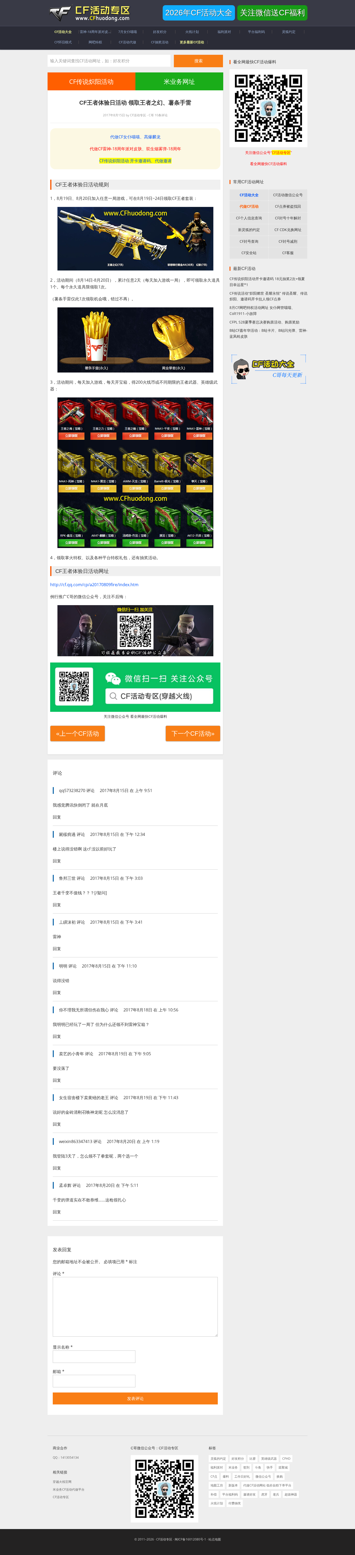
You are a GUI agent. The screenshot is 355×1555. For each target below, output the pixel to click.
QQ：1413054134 (66, 1457)
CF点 (214, 1476)
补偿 (214, 1494)
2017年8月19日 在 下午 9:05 (124, 1054)
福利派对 (217, 1467)
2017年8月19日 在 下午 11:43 (150, 1097)
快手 (270, 1467)
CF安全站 (249, 252)
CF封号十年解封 (288, 217)
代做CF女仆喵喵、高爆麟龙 (135, 137)
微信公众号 (263, 1476)
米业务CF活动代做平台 (68, 1489)
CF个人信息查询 (249, 217)
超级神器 (291, 1494)
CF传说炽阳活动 (91, 81)
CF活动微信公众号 (288, 194)
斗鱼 (258, 1467)
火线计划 (217, 1503)
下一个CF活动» (193, 733)
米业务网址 (179, 81)
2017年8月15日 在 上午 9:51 (126, 790)
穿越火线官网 (62, 1481)
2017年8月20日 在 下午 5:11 (112, 1185)
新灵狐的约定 (249, 229)
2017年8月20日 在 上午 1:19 (133, 1141)
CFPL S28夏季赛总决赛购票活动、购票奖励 (264, 322)
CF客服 (288, 252)
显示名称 (63, 1347)
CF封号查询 (249, 241)
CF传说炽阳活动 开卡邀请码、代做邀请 (135, 161)
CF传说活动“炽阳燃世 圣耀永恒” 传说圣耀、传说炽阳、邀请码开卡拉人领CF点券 (268, 296)
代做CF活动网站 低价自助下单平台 (267, 1485)
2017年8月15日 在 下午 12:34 (117, 834)
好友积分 (238, 1458)
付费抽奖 (234, 1503)
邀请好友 (249, 1494)
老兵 (276, 1494)
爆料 (226, 1476)
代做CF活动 (249, 206)
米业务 (233, 1467)
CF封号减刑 (288, 241)
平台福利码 (230, 1494)
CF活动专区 (89, 13)
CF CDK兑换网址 (287, 229)
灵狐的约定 (218, 1458)
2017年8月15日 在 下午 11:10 (109, 966)
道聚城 (283, 1467)
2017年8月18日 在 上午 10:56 (150, 1010)
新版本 (233, 1485)
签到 (246, 1467)
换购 (280, 1476)
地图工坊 (217, 1485)
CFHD (286, 1458)
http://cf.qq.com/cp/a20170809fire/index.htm (94, 584)
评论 (58, 1273)
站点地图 (214, 1539)
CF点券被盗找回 (288, 206)
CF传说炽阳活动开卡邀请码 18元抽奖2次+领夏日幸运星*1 (267, 281)
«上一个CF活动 (77, 733)
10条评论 (161, 115)
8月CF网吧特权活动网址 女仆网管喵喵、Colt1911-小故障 (262, 310)
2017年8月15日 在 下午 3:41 (116, 922)
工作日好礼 (242, 1476)
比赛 (252, 1458)
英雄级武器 (269, 1458)
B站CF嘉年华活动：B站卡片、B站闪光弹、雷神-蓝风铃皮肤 (268, 333)
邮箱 (58, 1371)
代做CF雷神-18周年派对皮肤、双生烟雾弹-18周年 (135, 149)
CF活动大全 (249, 194)
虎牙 (264, 1494)
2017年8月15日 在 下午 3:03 (116, 878)
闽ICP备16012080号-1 (190, 1539)
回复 (57, 817)
